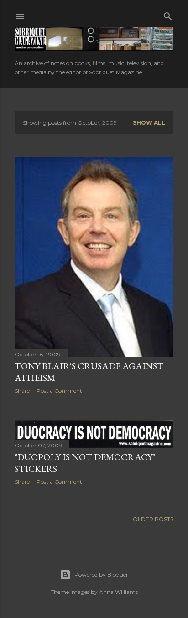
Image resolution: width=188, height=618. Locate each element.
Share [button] (22, 390)
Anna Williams (118, 591)
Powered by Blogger (101, 574)
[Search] (167, 14)
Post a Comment (59, 390)
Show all (149, 122)
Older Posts (153, 519)
